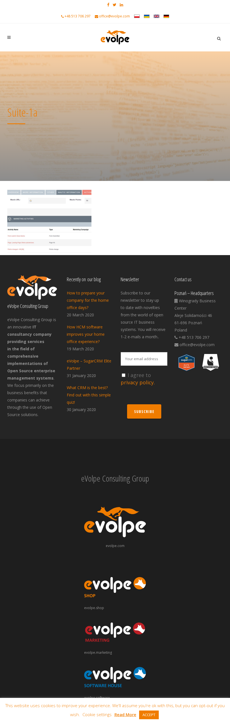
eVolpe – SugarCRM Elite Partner (89, 364)
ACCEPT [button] (148, 714)
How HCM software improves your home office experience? (86, 334)
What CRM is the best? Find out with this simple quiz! (89, 395)
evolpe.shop (94, 607)
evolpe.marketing (98, 652)
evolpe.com (115, 545)
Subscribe (144, 411)
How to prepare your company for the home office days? (88, 300)
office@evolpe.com (114, 16)
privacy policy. (138, 382)
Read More (125, 714)
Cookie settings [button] (97, 714)
